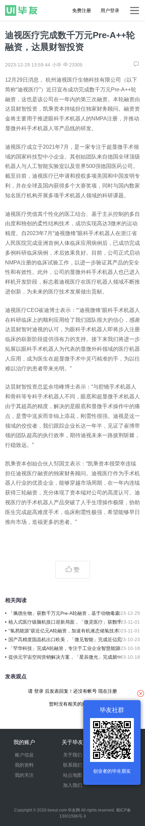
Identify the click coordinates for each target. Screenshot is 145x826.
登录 (39, 691)
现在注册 (107, 691)
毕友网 (74, 810)
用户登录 (109, 10)
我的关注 (24, 775)
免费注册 (81, 10)
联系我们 (72, 765)
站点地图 (72, 775)
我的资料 (24, 765)
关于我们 (72, 755)
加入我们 (72, 785)
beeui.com (57, 810)
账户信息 (24, 755)
